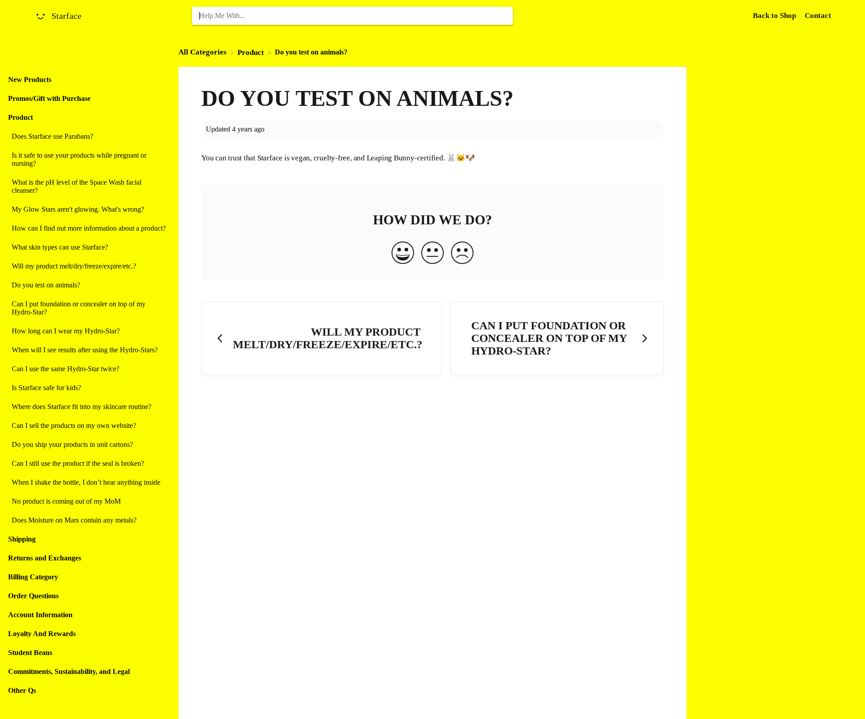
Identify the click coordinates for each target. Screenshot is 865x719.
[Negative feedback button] (462, 253)
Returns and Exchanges (44, 558)
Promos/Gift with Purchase (49, 98)
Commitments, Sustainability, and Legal (69, 671)
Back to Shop (775, 15)
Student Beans (30, 652)
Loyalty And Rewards (42, 633)
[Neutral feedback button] (432, 253)
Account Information (40, 615)
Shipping (22, 539)
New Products (29, 79)
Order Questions (33, 596)
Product (20, 117)
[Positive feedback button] (403, 253)
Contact (818, 15)
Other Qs (22, 690)
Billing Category (33, 577)
